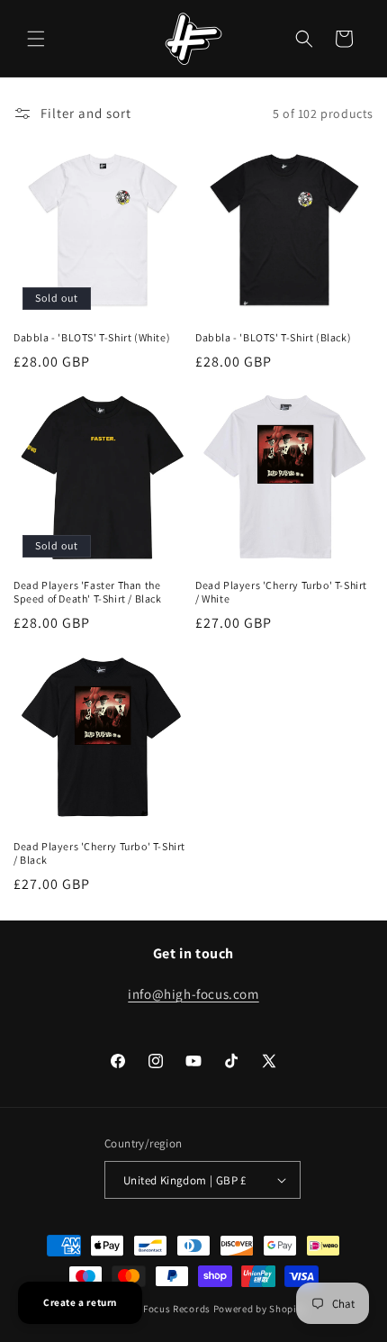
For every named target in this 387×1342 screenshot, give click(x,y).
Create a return (80, 1302)
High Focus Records (164, 1308)
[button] (36, 39)
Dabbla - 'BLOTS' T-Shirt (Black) (273, 337)
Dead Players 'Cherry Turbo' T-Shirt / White (281, 592)
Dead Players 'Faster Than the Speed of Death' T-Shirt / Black (88, 592)
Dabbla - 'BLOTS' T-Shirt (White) (92, 337)
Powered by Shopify (259, 1308)
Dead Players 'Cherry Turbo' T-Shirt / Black (99, 853)
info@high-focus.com (193, 993)
